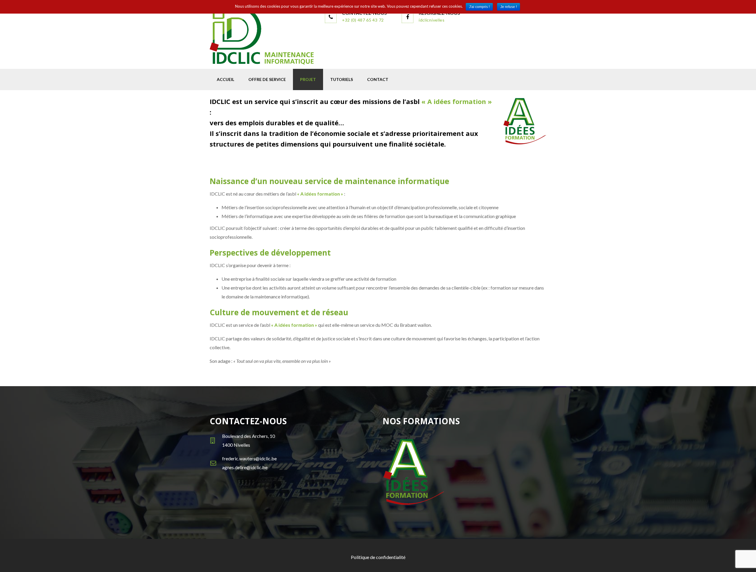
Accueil (225, 79)
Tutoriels (341, 79)
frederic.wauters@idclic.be (249, 458)
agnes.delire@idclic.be (245, 467)
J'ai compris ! (479, 7)
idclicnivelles (432, 19)
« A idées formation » (456, 101)
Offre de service (267, 79)
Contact (377, 79)
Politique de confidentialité (378, 557)
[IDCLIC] (263, 36)
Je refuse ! (508, 7)
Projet (308, 79)
